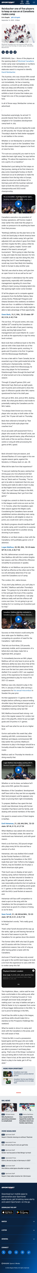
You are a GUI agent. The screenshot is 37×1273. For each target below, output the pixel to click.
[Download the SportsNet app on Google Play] (22, 1212)
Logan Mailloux (8, 547)
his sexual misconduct (22, 690)
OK (19, 984)
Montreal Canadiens (26, 61)
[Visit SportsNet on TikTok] (29, 1252)
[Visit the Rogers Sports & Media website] (11, 1263)
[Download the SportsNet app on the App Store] (7, 1212)
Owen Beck (6, 314)
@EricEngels (15, 17)
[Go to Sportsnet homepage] (8, 3)
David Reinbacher (8, 72)
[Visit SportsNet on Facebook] (16, 1252)
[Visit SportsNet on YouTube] (10, 1252)
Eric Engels (6, 17)
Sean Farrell (6, 914)
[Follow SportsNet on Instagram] (22, 1252)
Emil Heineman (8, 823)
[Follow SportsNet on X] (4, 1252)
